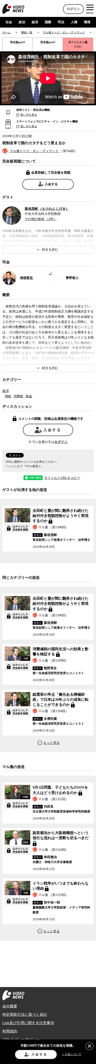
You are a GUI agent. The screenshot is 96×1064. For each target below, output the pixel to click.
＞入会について (71, 1054)
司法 (61, 22)
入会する (51, 184)
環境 (87, 22)
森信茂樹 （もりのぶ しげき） (47, 208)
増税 (8, 396)
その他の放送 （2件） (41, 219)
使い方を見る (28, 114)
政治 (22, 22)
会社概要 (9, 1006)
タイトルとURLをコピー (62, 478)
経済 (35, 22)
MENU (90, 13)
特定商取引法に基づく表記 (24, 1014)
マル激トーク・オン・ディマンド (34, 151)
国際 (48, 22)
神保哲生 (26, 278)
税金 (29, 396)
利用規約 (9, 1031)
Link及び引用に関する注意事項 (28, 1023)
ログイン (73, 9)
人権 (74, 22)
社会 (9, 22)
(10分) (78, 44)
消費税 (18, 396)
